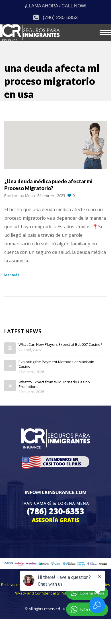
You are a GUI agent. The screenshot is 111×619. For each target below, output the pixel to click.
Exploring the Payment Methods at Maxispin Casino (56, 364)
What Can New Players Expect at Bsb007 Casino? (60, 344)
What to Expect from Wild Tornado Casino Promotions (54, 384)
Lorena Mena (23, 195)
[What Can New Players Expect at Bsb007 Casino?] (10, 348)
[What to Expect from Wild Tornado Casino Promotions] (10, 385)
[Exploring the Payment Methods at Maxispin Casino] (10, 365)
